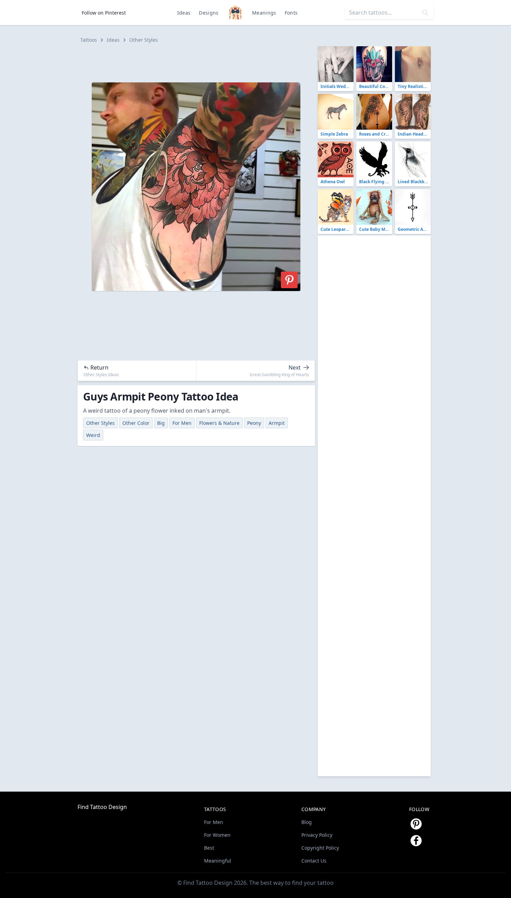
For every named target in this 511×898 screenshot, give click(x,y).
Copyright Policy (320, 847)
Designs (208, 12)
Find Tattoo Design (102, 807)
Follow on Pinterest (104, 12)
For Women (217, 835)
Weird (93, 435)
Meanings (264, 12)
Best (209, 847)
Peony (254, 423)
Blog (306, 822)
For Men (182, 423)
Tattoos (88, 40)
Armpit (277, 423)
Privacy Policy (316, 835)
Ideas (184, 12)
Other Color (135, 423)
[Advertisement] (199, 62)
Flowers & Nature (219, 423)
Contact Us (313, 860)
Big (161, 423)
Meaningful (217, 860)
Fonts (291, 12)
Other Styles (143, 40)
